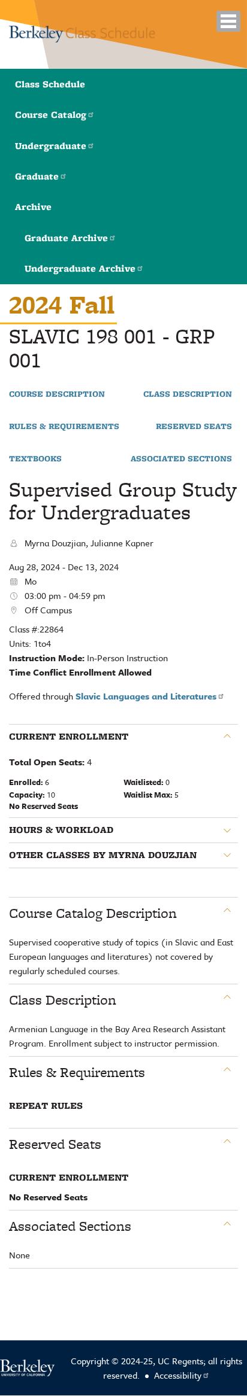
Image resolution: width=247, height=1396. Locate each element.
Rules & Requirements (64, 426)
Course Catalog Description (93, 913)
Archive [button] (33, 206)
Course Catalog (50, 114)
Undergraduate (50, 145)
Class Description (187, 394)
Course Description (57, 394)
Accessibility (177, 1375)
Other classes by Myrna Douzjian (103, 855)
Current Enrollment (68, 737)
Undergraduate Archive (80, 268)
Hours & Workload (61, 830)
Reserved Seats (194, 426)
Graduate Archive (66, 238)
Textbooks (35, 459)
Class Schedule (50, 84)
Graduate (37, 176)
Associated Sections (181, 459)
